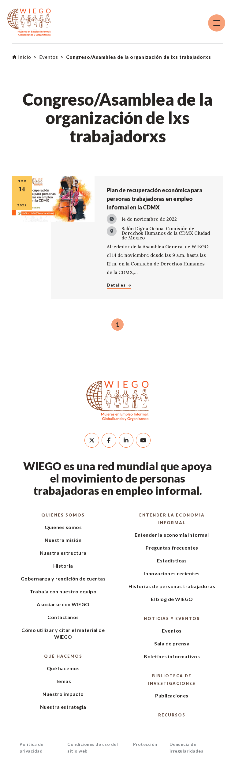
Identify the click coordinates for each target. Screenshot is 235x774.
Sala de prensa (171, 643)
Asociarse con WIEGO (63, 604)
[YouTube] (143, 440)
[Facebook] (109, 440)
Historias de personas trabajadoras (172, 586)
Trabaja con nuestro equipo (63, 591)
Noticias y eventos (172, 618)
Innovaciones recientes (172, 573)
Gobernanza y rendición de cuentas (63, 578)
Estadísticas (172, 560)
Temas (63, 681)
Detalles (116, 284)
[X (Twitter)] (91, 440)
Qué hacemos (63, 656)
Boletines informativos (172, 656)
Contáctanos (63, 617)
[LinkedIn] (126, 440)
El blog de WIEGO (172, 599)
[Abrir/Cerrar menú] (216, 23)
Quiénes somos (63, 515)
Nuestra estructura (63, 553)
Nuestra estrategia (63, 707)
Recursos (171, 714)
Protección (145, 744)
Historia (63, 566)
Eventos (172, 630)
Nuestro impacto (63, 694)
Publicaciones (171, 695)
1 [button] (117, 324)
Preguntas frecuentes (172, 547)
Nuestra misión (63, 540)
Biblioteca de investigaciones (172, 679)
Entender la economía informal (172, 519)
